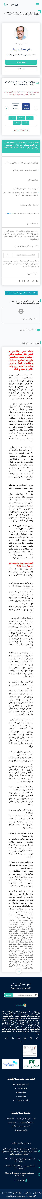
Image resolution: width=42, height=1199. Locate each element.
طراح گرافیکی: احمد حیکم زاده (11, 1192)
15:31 (21, 118)
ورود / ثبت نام (12, 5)
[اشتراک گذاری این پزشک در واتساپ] (36, 281)
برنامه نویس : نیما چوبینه (33, 1192)
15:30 (29, 118)
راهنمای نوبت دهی (21, 129)
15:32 (12, 118)
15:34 (16, 123)
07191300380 (20, 1180)
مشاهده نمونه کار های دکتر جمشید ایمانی (21, 292)
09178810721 (10, 1158)
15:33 (25, 123)
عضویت (9, 995)
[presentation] (36, 108)
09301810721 (10, 213)
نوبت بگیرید (21, 62)
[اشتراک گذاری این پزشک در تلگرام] (18, 281)
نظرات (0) (21, 68)
